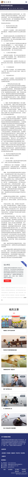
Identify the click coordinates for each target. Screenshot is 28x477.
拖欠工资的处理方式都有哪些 (9, 428)
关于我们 (17, 469)
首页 (5, 469)
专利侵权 (8, 453)
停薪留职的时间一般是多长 (9, 369)
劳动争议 (21, 8)
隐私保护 (17, 471)
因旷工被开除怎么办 (7, 389)
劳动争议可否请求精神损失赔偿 (10, 350)
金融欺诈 (4, 456)
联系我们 (7, 280)
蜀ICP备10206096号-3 (21, 474)
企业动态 (24, 471)
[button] (26, 2)
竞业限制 (23, 453)
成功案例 (4, 453)
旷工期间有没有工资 (7, 408)
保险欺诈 (13, 453)
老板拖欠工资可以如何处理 (9, 330)
